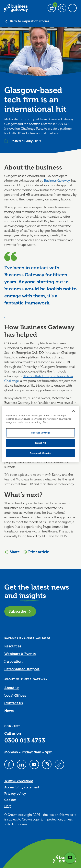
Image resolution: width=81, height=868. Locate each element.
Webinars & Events (20, 654)
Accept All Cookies (40, 453)
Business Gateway (57, 180)
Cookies (10, 800)
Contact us (13, 703)
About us (11, 688)
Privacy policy (15, 793)
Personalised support (22, 669)
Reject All (40, 443)
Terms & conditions (18, 781)
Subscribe (17, 611)
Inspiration (13, 661)
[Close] (73, 410)
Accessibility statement (21, 787)
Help (7, 806)
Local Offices (15, 695)
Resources (12, 646)
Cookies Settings (40, 432)
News (9, 711)
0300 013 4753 (24, 740)
